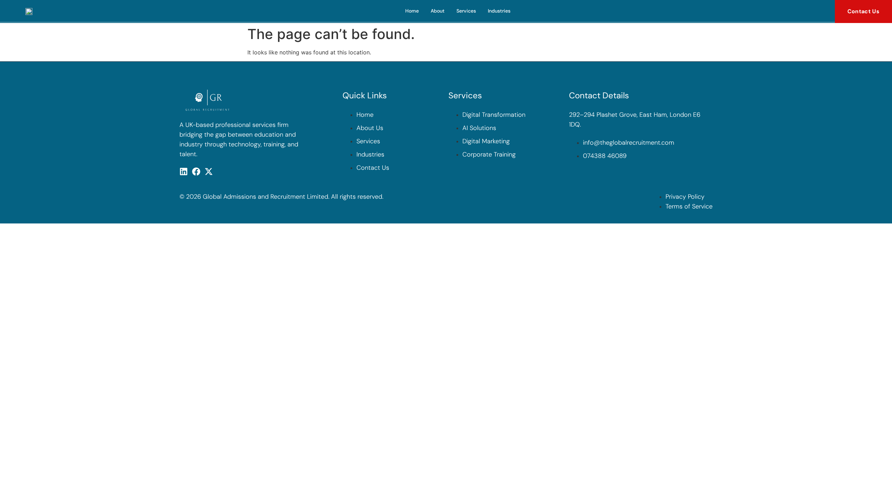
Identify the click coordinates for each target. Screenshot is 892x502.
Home (412, 11)
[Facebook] (196, 171)
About (438, 11)
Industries (499, 11)
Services (466, 11)
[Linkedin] (183, 171)
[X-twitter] (209, 171)
